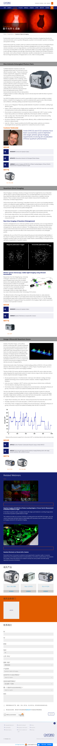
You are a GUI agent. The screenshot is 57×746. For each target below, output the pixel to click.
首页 (5, 7)
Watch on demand (28, 504)
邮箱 (5, 644)
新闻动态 (26, 7)
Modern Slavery (8, 729)
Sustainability (7, 727)
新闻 (45, 3)
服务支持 (42, 7)
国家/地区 (7, 662)
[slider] (27, 269)
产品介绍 (20, 7)
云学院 (36, 7)
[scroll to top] (55, 723)
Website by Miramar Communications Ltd (45, 738)
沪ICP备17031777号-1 (20, 744)
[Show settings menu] (49, 269)
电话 (5, 650)
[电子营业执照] (26, 744)
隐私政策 (28, 709)
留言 (4, 693)
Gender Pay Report (22, 725)
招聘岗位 (42, 3)
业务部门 (9, 7)
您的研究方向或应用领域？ (12, 675)
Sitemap (32, 729)
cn (52, 3)
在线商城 (47, 7)
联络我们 (48, 3)
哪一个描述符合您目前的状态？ (13, 687)
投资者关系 (37, 3)
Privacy (32, 725)
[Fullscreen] (52, 269)
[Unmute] (46, 269)
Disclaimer (33, 727)
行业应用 (15, 7)
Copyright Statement (9, 725)
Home (4, 34)
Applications (11, 34)
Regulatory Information (22, 727)
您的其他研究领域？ (9, 681)
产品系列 (6, 668)
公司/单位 (7, 656)
